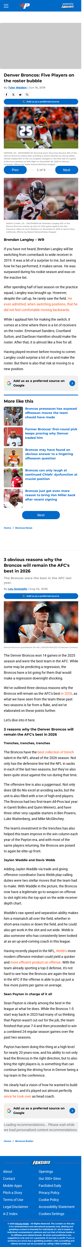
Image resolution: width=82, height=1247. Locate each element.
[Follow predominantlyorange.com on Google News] (72, 383)
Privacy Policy (49, 1193)
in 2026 (66, 693)
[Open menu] (6, 5)
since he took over (17, 1096)
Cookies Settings (51, 1214)
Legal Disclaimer (15, 1207)
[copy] (27, 94)
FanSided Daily (50, 1186)
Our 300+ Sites (50, 1179)
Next (66, 170)
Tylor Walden (17, 87)
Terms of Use (13, 1200)
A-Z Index (10, 1214)
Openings (46, 1172)
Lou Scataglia (17, 589)
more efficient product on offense (35, 962)
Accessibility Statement (57, 1207)
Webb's (61, 951)
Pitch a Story (12, 1193)
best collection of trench (56, 752)
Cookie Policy (49, 1200)
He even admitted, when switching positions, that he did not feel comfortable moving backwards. (41, 304)
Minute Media (22, 1223)
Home (7, 527)
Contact (9, 1179)
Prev (15, 170)
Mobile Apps (12, 1186)
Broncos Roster (24, 1141)
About (7, 1172)
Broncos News (23, 527)
